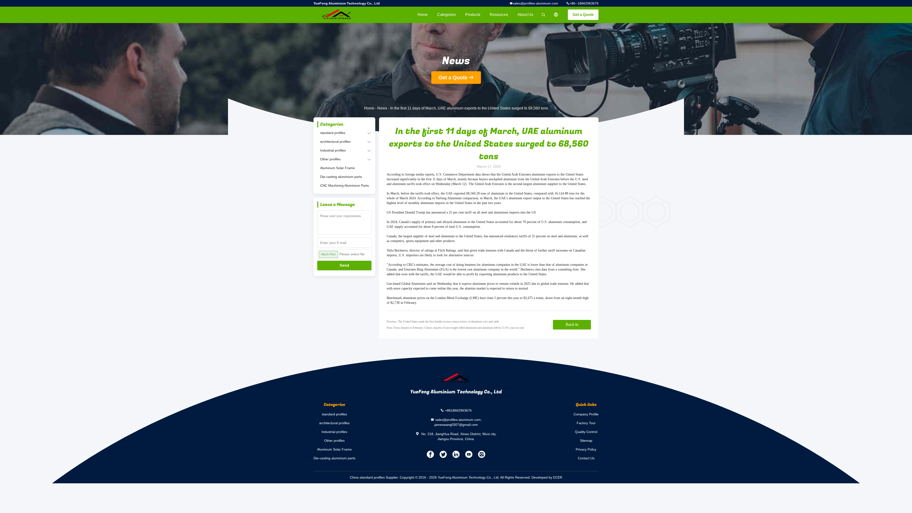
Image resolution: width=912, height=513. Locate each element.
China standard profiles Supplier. (375, 477)
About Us (525, 15)
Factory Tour (586, 423)
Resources (499, 15)
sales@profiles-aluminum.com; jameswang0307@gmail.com (458, 422)
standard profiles (332, 133)
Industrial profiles (333, 150)
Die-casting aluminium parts (341, 177)
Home (423, 15)
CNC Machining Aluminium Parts (344, 185)
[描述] (556, 15)
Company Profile (586, 414)
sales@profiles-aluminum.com (535, 3)
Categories (446, 15)
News (382, 108)
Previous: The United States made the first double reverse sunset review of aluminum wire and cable (443, 321)
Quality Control (586, 432)
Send (344, 265)
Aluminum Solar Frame (337, 168)
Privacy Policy (586, 449)
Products (472, 15)
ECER (557, 477)
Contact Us (586, 458)
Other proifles (330, 159)
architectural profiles (335, 141)
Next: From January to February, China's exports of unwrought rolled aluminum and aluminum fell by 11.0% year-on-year (455, 327)
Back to (572, 325)
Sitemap (586, 440)
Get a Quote (583, 15)
